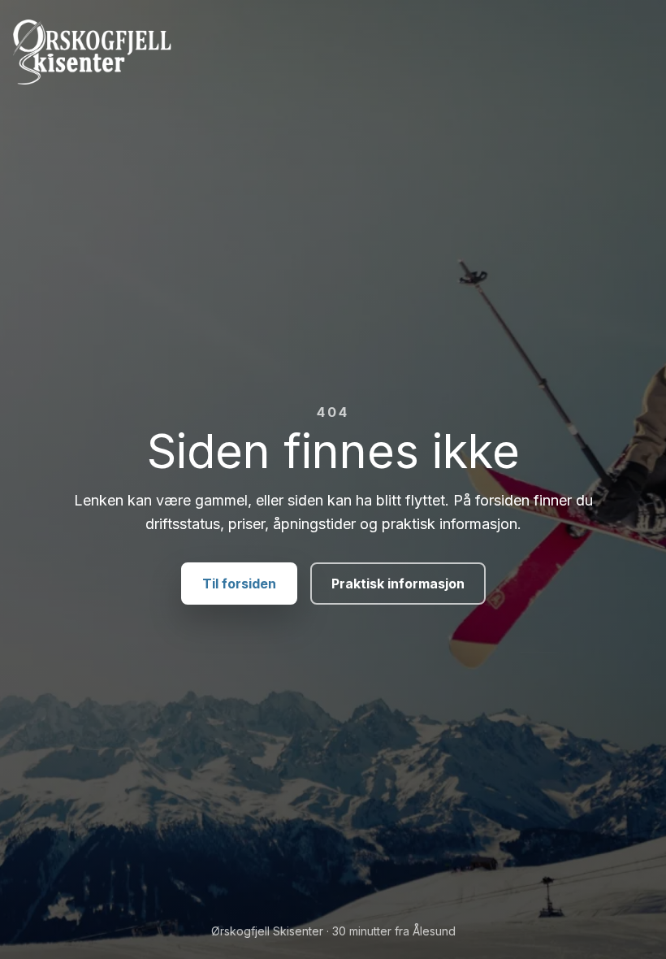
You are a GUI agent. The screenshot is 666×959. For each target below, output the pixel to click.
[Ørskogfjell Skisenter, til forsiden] (333, 52)
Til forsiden (239, 583)
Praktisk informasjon (398, 583)
